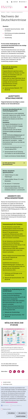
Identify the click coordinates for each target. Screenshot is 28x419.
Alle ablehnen (11, 413)
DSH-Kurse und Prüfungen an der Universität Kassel (15, 274)
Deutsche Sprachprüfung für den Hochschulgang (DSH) (15, 148)
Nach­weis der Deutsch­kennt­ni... (17, 12)
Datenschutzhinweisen (12, 402)
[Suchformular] (7, 2)
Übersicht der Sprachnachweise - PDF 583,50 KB (14, 278)
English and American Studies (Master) (15, 156)
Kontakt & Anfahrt (7, 382)
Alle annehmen (22, 413)
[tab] (14, 163)
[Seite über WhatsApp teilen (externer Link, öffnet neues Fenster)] (14, 372)
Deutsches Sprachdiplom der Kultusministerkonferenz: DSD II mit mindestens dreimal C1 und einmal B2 (15, 187)
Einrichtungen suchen (7, 384)
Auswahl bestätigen (21, 416)
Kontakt (15, 1)
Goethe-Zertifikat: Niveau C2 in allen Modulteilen (14, 180)
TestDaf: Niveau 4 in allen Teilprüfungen (14, 175)
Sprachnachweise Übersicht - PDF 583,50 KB (13, 89)
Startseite (3, 12)
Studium (8, 12)
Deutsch (24, 1)
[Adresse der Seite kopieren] (23, 372)
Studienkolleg (8, 37)
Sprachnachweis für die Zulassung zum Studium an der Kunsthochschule (15, 152)
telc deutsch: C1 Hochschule (12, 183)
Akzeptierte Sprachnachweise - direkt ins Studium (14, 29)
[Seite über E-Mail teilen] (10, 372)
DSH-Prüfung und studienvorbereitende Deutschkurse (15, 34)
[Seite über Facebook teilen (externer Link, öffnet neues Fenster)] (18, 372)
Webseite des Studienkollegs (12, 312)
